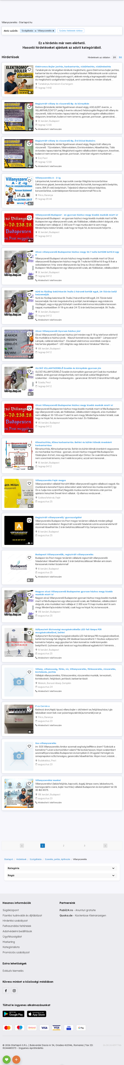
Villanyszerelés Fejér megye (50, 480)
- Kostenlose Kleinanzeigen (83, 915)
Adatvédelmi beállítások (17, 931)
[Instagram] (14, 990)
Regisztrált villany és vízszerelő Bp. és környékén (62, 103)
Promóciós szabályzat (16, 952)
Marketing (9, 941)
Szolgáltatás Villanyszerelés (37, 30)
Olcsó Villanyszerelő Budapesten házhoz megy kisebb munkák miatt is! (74, 405)
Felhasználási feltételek (17, 926)
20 (114, 57)
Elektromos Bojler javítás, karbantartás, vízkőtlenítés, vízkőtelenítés (73, 66)
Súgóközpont (11, 910)
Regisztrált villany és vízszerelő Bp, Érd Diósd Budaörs (65, 140)
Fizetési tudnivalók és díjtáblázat (22, 915)
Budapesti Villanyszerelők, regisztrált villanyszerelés (64, 554)
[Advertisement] (62, 823)
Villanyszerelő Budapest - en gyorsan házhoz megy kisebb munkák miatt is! (76, 215)
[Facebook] (6, 990)
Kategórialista (11, 947)
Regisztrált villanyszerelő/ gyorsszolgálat (58, 517)
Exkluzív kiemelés (13, 970)
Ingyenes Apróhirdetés (31, 1048)
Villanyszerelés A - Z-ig (48, 177)
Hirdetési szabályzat (15, 920)
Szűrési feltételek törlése (71, 30)
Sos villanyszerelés (45, 743)
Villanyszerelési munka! (48, 780)
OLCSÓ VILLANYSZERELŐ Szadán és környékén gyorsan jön (68, 368)
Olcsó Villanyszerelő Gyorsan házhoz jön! (58, 331)
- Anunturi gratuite (78, 910)
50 (120, 57)
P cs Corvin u (42, 706)
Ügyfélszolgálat (12, 936)
